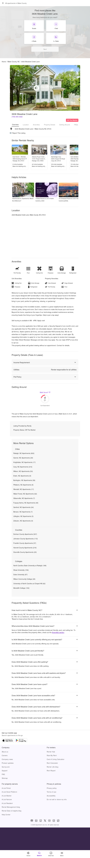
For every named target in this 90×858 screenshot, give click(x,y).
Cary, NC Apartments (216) (22, 467)
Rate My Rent (52, 755)
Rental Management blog (11, 807)
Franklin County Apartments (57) (24, 543)
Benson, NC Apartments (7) (23, 512)
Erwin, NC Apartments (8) (22, 476)
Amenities (36, 125)
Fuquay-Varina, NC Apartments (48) (25, 503)
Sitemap (5, 778)
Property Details (49, 125)
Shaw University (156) (21, 570)
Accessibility (51, 796)
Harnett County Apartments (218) (25, 548)
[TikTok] (58, 820)
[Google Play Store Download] (21, 740)
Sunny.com (6, 767)
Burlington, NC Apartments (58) (24, 480)
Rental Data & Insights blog (11, 811)
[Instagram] (53, 820)
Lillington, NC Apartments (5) (23, 516)
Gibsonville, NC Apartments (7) (24, 498)
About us (5, 752)
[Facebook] (40, 820)
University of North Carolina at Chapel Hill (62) (29, 583)
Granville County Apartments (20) (25, 552)
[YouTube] (49, 820)
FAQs (76, 125)
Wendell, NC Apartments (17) (23, 489)
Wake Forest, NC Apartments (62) (25, 494)
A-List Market (6, 796)
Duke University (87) (20, 574)
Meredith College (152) (21, 588)
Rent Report (51, 770)
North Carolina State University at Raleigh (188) (29, 565)
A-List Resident (7, 803)
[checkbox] (34, 25)
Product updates (8, 763)
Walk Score (44, 392)
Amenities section (58, 632)
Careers (5, 755)
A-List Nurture (7, 799)
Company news (7, 759)
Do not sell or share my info (57, 799)
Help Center (6, 814)
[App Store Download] (8, 740)
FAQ (3, 774)
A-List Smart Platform (9, 792)
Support (4, 770)
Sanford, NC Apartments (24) (23, 507)
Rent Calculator (52, 763)
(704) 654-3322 (17, 117)
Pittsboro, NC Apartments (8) (23, 485)
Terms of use (51, 792)
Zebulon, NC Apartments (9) (23, 521)
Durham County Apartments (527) (25, 534)
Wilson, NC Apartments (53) (23, 471)
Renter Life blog (52, 767)
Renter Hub (51, 752)
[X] (45, 820)
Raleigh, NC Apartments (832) (23, 453)
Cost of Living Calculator (55, 759)
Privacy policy (52, 788)
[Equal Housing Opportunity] (32, 820)
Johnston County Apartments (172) (25, 539)
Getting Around (64, 125)
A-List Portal (6, 788)
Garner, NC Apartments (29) (23, 458)
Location (26, 125)
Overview (15, 124)
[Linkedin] (36, 820)
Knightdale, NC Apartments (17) (24, 462)
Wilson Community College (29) (24, 579)
